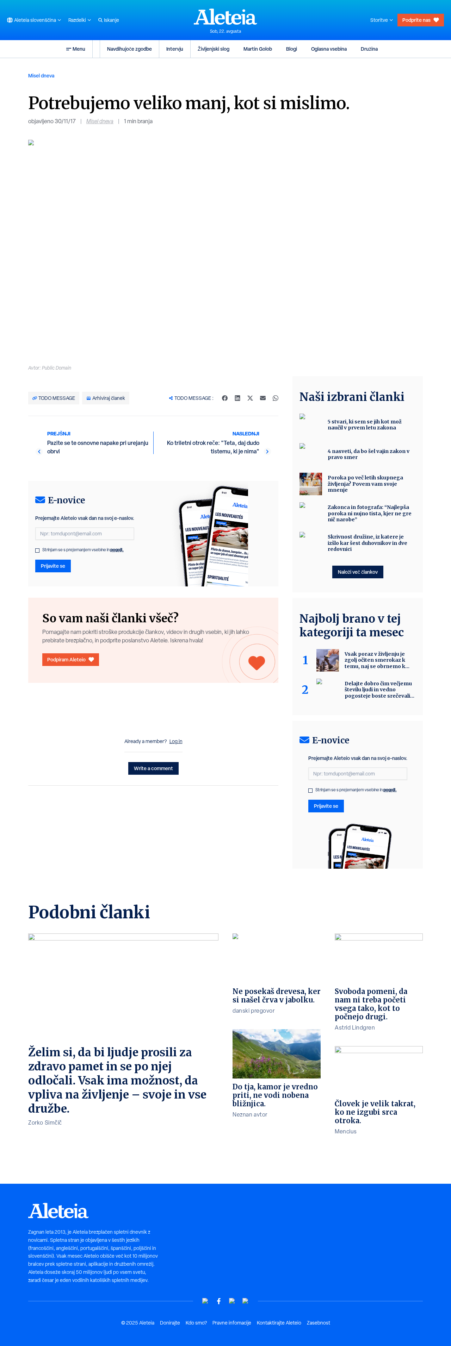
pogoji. (117, 550)
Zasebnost (318, 1323)
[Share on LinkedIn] (237, 398)
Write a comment (153, 768)
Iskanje (111, 20)
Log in (176, 741)
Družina (369, 48)
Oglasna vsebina (329, 48)
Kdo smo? (196, 1323)
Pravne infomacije (231, 1323)
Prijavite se (53, 565)
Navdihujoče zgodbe (129, 48)
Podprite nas (416, 20)
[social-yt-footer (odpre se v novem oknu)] (205, 1301)
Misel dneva (41, 75)
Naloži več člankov (358, 571)
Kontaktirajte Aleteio (279, 1323)
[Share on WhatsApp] (275, 398)
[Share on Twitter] (250, 398)
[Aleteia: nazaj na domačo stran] (225, 16)
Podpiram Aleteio (66, 659)
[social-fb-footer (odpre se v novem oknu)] (219, 1301)
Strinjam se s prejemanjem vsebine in (83, 550)
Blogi (291, 48)
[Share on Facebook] (225, 398)
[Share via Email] (263, 398)
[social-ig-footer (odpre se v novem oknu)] (245, 1301)
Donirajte (170, 1323)
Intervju (174, 48)
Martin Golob (257, 48)
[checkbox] (37, 550)
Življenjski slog (213, 48)
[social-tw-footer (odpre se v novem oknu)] (232, 1301)
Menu (79, 48)
